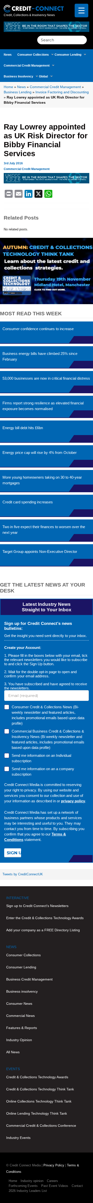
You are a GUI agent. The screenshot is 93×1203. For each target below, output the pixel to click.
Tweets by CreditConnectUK (22, 874)
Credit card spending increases (27, 502)
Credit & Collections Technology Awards (37, 1077)
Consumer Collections (33, 54)
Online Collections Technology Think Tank (38, 1101)
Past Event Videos (54, 1186)
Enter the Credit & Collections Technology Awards (45, 918)
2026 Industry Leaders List (28, 1191)
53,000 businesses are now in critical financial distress (46, 378)
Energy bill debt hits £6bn (22, 428)
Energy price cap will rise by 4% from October (39, 452)
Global (43, 76)
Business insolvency (22, 991)
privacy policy (73, 801)
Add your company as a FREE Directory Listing (43, 930)
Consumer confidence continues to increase (38, 329)
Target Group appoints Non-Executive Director (39, 551)
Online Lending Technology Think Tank (36, 1113)
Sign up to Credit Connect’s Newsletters (37, 906)
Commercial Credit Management (27, 65)
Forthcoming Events (23, 1186)
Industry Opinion (19, 1040)
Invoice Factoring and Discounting (62, 92)
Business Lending (17, 92)
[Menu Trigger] (81, 10)
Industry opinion (32, 1181)
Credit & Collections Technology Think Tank (40, 1089)
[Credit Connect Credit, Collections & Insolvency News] (34, 6)
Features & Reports (21, 1028)
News (8, 54)
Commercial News (20, 1016)
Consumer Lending (68, 54)
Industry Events (18, 1138)
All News (13, 1052)
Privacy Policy (53, 1165)
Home (8, 87)
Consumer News (19, 1004)
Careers (52, 1181)
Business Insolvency (18, 76)
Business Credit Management (29, 979)
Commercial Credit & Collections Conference (41, 1126)
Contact (77, 1186)
